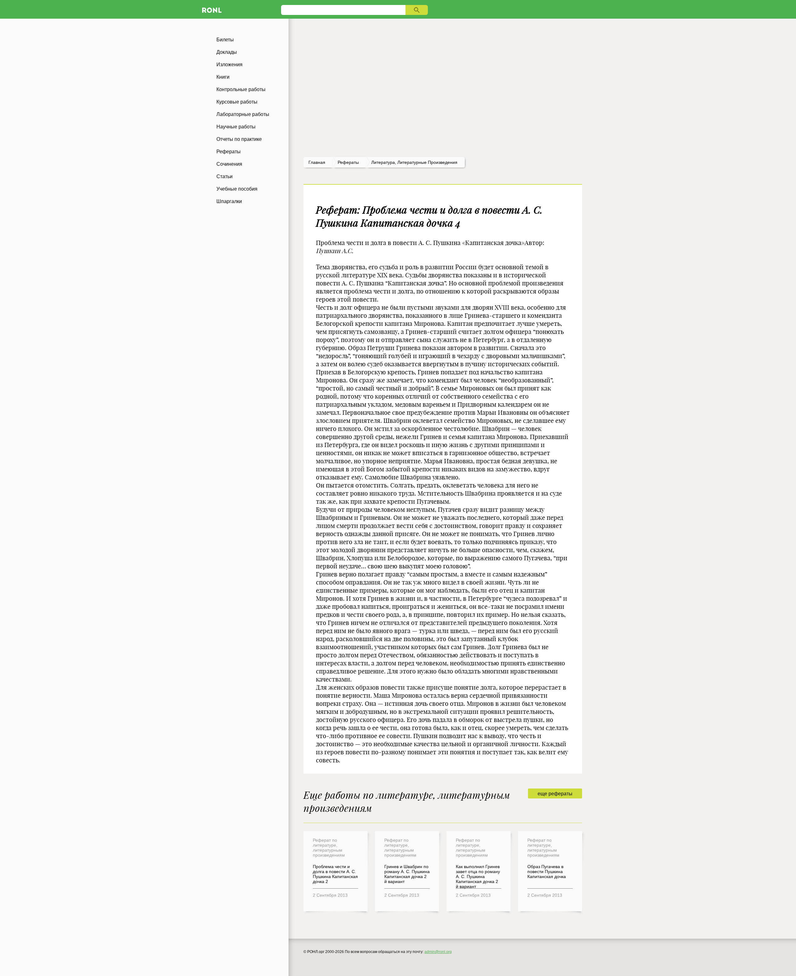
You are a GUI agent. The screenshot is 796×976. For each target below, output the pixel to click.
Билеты (225, 39)
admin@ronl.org (438, 952)
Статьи (224, 176)
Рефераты (228, 151)
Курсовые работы (236, 101)
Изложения (229, 64)
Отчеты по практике (239, 139)
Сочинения (229, 164)
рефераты (348, 162)
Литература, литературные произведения (414, 162)
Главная (316, 162)
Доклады (226, 52)
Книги (222, 77)
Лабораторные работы (242, 114)
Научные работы (236, 126)
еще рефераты (555, 793)
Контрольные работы (241, 89)
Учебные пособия (236, 189)
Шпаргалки (229, 201)
